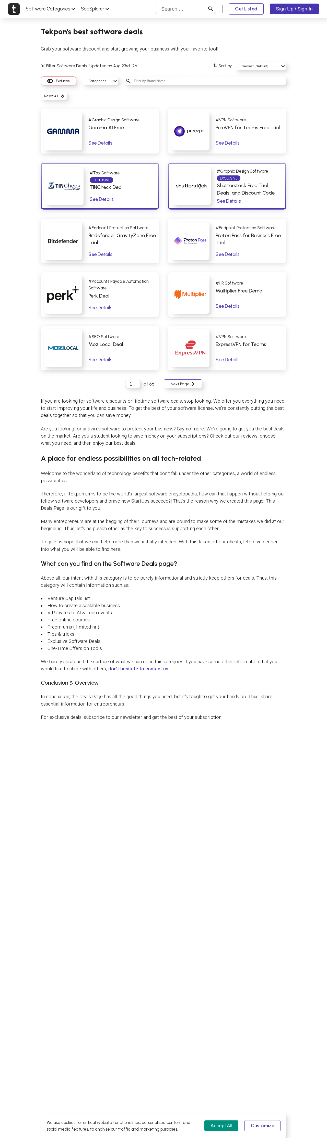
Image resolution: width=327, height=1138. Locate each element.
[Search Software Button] (210, 9)
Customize (262, 1126)
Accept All (221, 1125)
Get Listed (246, 9)
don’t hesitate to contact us (138, 669)
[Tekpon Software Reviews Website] (14, 9)
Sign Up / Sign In (294, 8)
